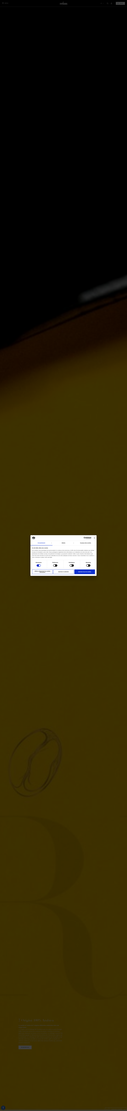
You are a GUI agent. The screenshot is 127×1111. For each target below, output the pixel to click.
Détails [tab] (63, 543)
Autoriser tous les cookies (84, 571)
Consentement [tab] (41, 543)
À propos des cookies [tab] (85, 543)
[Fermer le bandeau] (94, 537)
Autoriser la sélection (63, 571)
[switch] (55, 565)
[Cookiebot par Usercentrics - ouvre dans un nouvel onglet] (84, 538)
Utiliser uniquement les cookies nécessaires (42, 572)
